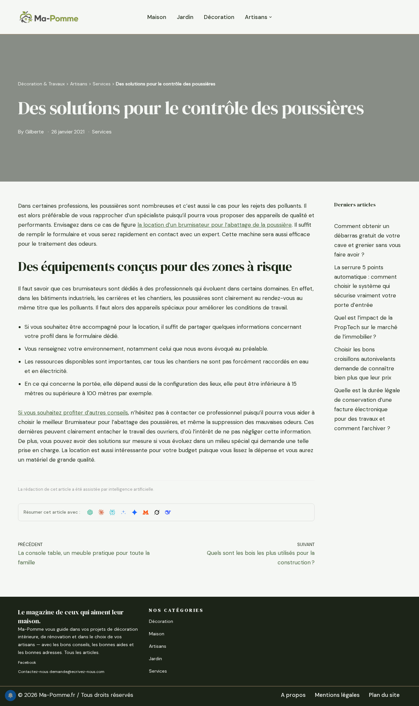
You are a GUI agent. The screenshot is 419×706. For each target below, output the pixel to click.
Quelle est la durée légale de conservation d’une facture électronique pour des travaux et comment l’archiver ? (367, 409)
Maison (156, 17)
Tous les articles (81, 652)
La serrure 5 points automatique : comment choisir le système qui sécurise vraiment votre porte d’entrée (365, 286)
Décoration (219, 17)
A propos (293, 694)
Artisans (78, 84)
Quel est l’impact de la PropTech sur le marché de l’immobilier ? (365, 327)
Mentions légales (337, 694)
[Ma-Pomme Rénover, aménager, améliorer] (48, 17)
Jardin (185, 17)
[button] (270, 17)
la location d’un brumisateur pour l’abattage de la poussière (214, 224)
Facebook (27, 662)
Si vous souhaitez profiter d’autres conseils (73, 412)
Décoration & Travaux (41, 84)
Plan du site (384, 694)
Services (102, 84)
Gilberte (34, 132)
